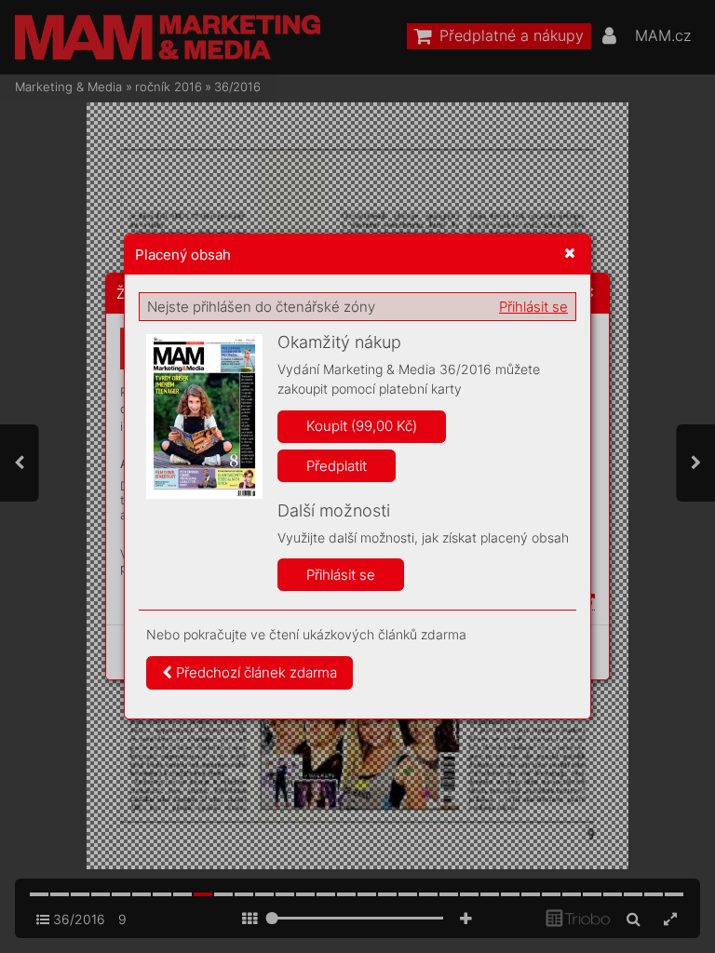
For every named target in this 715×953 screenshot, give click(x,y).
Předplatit (336, 466)
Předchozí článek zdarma (254, 672)
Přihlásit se (533, 306)
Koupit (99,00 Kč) (361, 426)
